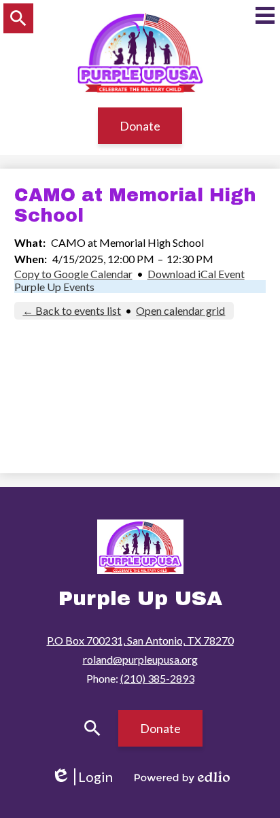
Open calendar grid (180, 310)
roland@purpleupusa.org (140, 659)
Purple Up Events (54, 286)
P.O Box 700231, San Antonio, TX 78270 (140, 640)
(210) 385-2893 (157, 678)
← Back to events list (71, 310)
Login (86, 776)
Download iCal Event (196, 273)
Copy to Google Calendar (73, 273)
